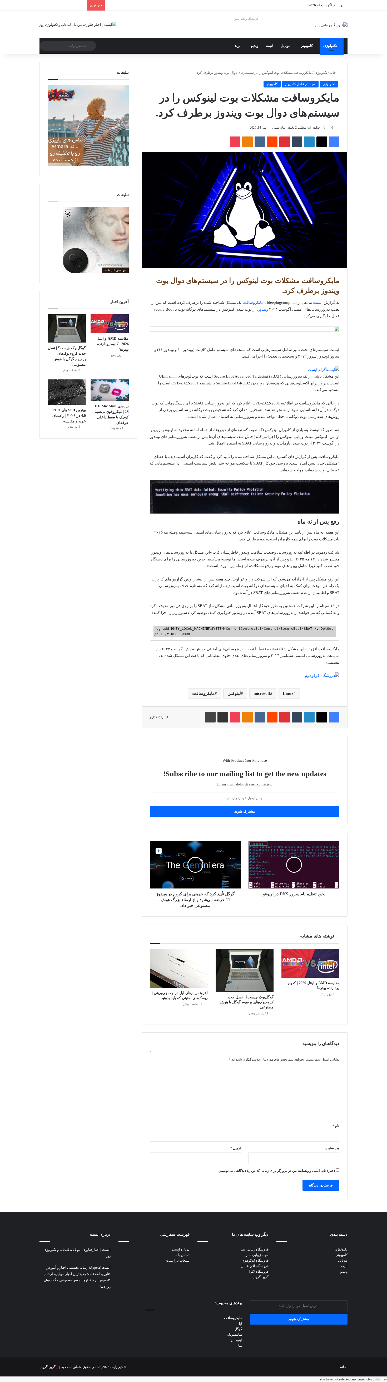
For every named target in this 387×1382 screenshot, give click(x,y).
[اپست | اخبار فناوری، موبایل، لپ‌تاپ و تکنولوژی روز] (77, 24)
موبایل (286, 46)
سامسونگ (234, 1334)
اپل (239, 1323)
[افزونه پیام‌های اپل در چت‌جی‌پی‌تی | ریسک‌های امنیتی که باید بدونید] (179, 968)
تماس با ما (182, 1255)
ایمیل (235, 1148)
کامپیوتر (307, 46)
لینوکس (234, 693)
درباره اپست (180, 1249)
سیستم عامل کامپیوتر (300, 84)
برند (238, 46)
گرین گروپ (260, 1277)
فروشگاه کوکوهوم (255, 1260)
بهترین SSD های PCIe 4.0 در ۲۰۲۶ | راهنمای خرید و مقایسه (69, 415)
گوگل (238, 1329)
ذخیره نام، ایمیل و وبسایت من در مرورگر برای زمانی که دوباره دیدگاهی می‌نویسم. (277, 1171)
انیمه (269, 46)
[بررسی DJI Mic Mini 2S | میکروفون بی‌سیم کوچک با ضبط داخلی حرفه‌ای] (110, 390)
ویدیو (255, 46)
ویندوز (263, 309)
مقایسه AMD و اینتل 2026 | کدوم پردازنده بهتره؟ (113, 343)
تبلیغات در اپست (178, 1260)
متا (240, 1345)
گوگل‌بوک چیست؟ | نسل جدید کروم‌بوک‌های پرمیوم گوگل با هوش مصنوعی (247, 1002)
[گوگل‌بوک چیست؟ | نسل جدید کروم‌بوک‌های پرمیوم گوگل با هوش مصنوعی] (245, 970)
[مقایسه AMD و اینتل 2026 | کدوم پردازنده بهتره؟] (310, 963)
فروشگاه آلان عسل (255, 1266)
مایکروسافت (253, 302)
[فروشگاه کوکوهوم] (322, 675)
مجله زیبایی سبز (257, 1255)
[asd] (244, 330)
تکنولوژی (330, 46)
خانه (333, 73)
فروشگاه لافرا (259, 1271)
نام (336, 1126)
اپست (317, 302)
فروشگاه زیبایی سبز (246, 18)
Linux (288, 693)
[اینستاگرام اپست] (323, 370)
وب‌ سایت (332, 1148)
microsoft (262, 693)
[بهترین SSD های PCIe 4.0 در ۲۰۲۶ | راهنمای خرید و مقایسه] (67, 392)
